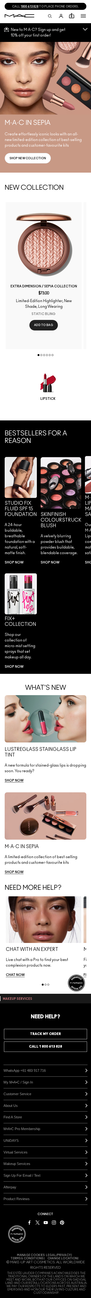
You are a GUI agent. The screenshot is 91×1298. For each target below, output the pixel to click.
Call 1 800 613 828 (45, 1046)
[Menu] (83, 16)
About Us (11, 1106)
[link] (28, 158)
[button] (83, 16)
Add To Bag (43, 325)
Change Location (63, 1258)
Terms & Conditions (26, 1258)
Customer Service (17, 1094)
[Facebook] (29, 1222)
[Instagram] (54, 1222)
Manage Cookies (31, 1255)
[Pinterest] (62, 1222)
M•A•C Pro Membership (22, 1129)
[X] (37, 1222)
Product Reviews (17, 1199)
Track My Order (45, 1034)
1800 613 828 (29, 6)
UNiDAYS (11, 1140)
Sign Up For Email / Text (22, 1175)
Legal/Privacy (58, 1255)
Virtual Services (16, 1152)
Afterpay (10, 1187)
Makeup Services (17, 1164)
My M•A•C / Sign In (18, 1082)
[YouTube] (46, 1222)
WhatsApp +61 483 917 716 (25, 1070)
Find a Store (13, 1117)
